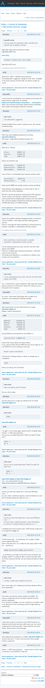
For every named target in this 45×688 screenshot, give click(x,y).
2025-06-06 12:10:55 (33, 234)
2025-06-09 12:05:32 (33, 632)
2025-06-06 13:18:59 (33, 268)
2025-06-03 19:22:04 (33, 72)
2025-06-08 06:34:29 (33, 426)
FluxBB (41, 681)
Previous (9, 31)
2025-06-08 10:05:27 (33, 487)
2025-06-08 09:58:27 (33, 456)
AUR (35, 3)
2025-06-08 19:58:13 (33, 592)
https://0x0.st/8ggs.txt (23, 479)
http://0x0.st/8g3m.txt (9, 422)
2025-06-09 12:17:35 (33, 645)
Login (24, 13)
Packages (11, 3)
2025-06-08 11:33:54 (33, 509)
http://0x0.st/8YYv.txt (9, 52)
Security (29, 3)
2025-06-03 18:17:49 (33, 34)
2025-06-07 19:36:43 (33, 315)
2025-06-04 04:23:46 (33, 131)
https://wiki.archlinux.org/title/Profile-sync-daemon (19, 483)
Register (19, 13)
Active (32, 17)
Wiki (17, 3)
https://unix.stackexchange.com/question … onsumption (21, 102)
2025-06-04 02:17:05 (33, 111)
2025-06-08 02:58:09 (33, 379)
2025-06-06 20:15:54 (33, 292)
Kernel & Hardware (18, 24)
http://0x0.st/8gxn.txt (9, 403)
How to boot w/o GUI (21, 88)
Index (3, 13)
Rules (8, 13)
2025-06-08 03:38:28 (33, 396)
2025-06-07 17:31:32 (33, 303)
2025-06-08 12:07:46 (33, 535)
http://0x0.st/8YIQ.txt (9, 137)
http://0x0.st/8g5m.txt (36, 637)
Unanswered (39, 17)
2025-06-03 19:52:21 (33, 94)
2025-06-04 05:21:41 (33, 143)
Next (25, 31)
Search (13, 13)
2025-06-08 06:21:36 (33, 407)
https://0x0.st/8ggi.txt (9, 479)
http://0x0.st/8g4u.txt (9, 309)
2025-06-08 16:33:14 (33, 572)
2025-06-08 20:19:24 (33, 618)
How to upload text (7, 88)
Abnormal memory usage (15, 27)
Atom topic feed (39, 678)
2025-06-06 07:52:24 (33, 214)
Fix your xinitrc (11, 90)
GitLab (22, 3)
